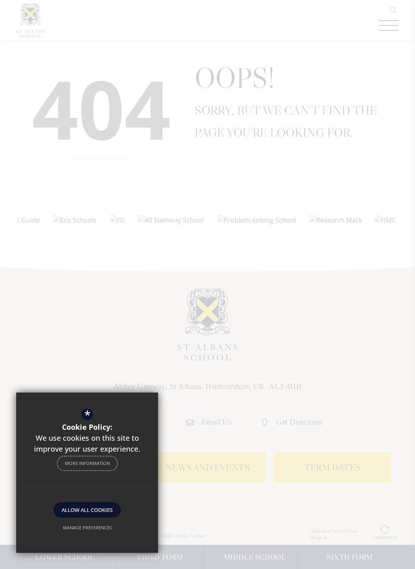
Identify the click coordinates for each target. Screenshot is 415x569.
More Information (87, 463)
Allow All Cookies (87, 510)
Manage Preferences (87, 527)
